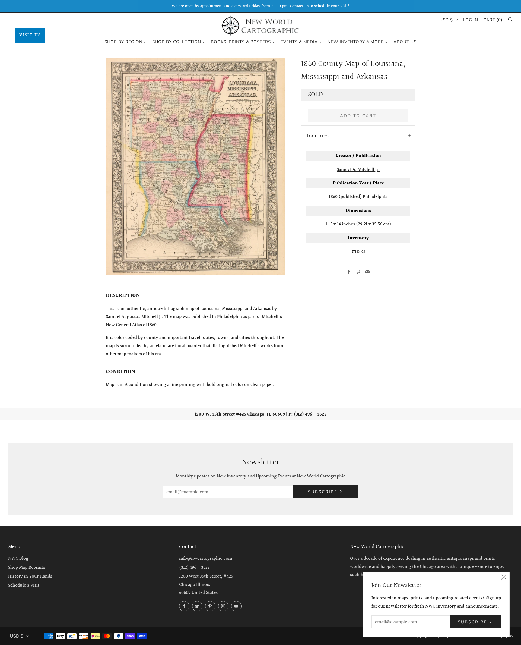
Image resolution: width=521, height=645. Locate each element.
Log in (470, 20)
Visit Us (30, 35)
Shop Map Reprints (26, 567)
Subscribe (323, 492)
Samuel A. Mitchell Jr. (358, 169)
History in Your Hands (30, 576)
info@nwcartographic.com (205, 558)
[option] (195, 166)
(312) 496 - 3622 (194, 567)
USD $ (446, 20)
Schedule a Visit (23, 585)
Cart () (493, 20)
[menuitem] (125, 41)
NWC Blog (18, 558)
